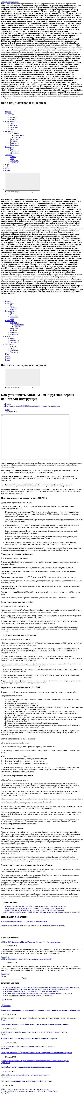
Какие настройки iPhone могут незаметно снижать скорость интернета (31, 991)
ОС (11, 116)
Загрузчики (14, 127)
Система (8, 114)
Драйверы (13, 125)
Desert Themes (53, 1091)
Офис (12, 123)
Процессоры (14, 145)
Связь (12, 129)
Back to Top (5, 1093)
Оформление (14, 153)
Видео (12, 149)
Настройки (14, 139)
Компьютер (9, 131)
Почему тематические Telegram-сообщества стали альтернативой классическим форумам (38, 993)
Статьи (7, 168)
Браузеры (17, 137)
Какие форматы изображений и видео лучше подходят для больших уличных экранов (37, 989)
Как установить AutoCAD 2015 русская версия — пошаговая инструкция (32, 406)
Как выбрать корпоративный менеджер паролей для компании (28, 995)
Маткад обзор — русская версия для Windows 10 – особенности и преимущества (35, 908)
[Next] (4, 1004)
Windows (13, 117)
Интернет (13, 133)
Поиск (3, 976)
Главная (8, 112)
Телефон (8, 155)
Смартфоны (14, 161)
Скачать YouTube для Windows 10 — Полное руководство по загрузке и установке (35, 906)
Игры (7, 165)
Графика (8, 147)
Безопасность (19, 135)
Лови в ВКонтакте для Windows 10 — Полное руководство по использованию (34, 910)
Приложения (14, 143)
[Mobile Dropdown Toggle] (13, 114)
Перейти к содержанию (9, 2)
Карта (7, 170)
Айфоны (13, 157)
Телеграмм (14, 163)
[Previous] (2, 1004)
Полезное (4, 1077)
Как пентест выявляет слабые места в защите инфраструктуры (26, 1081)
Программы (9, 121)
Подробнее (5, 957)
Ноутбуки (13, 141)
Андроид (13, 119)
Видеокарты (14, 151)
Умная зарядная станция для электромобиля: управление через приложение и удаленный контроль (42, 987)
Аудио (7, 166)
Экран (3, 1020)
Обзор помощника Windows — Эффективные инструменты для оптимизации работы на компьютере (43, 912)
